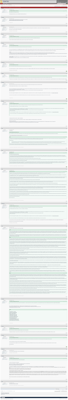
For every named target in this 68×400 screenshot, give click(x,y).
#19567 (66, 73)
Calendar (6, 3)
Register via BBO (59, 2)
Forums (1, 3)
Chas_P (3, 8)
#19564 (66, 34)
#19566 (66, 62)
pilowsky (3, 17)
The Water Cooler (10, 4)
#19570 (66, 128)
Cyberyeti (4, 394)
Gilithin (3, 73)
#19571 (66, 150)
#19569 (66, 101)
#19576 (66, 326)
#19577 (66, 335)
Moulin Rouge (42, 371)
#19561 (66, 8)
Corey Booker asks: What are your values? (13, 383)
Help (66, 2)
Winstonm (3, 62)
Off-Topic (7, 4)
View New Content (64, 4)
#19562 (66, 17)
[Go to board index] (5, 1)
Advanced (67, 3)
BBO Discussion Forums (3, 4)
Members (4, 3)
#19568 (66, 82)
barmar (3, 34)
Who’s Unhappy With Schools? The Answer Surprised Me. (16, 135)
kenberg (3, 43)
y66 (2, 128)
